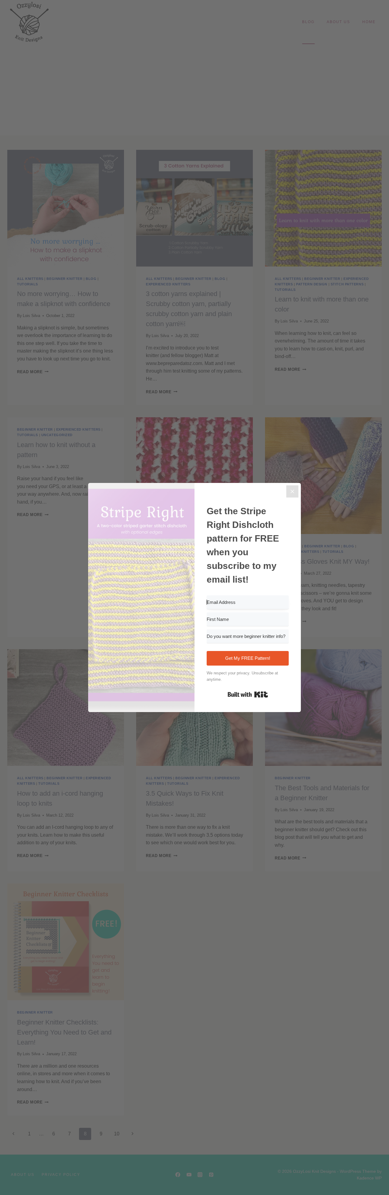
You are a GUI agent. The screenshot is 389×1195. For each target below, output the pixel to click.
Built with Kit (248, 694)
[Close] (292, 491)
